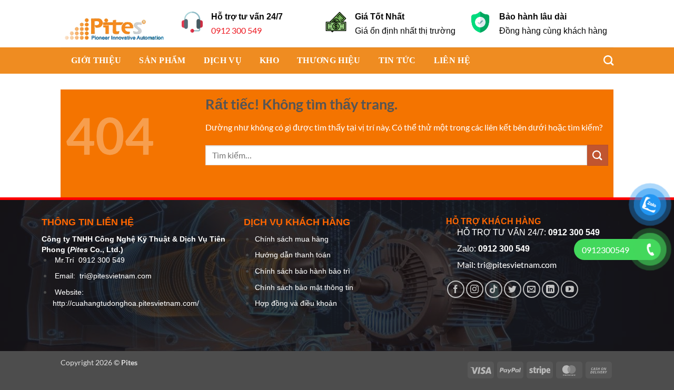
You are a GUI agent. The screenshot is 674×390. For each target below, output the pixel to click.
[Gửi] (597, 155)
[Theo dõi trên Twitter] (512, 289)
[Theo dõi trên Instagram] (474, 289)
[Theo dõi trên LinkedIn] (550, 289)
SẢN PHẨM (162, 60)
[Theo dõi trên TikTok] (493, 289)
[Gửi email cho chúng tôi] (531, 289)
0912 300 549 (236, 30)
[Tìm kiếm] (603, 60)
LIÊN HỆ (452, 60)
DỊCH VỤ (223, 60)
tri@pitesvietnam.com (116, 276)
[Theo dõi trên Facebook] (455, 289)
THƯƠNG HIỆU (329, 60)
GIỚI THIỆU (96, 60)
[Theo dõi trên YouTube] (569, 289)
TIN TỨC (397, 60)
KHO (269, 60)
